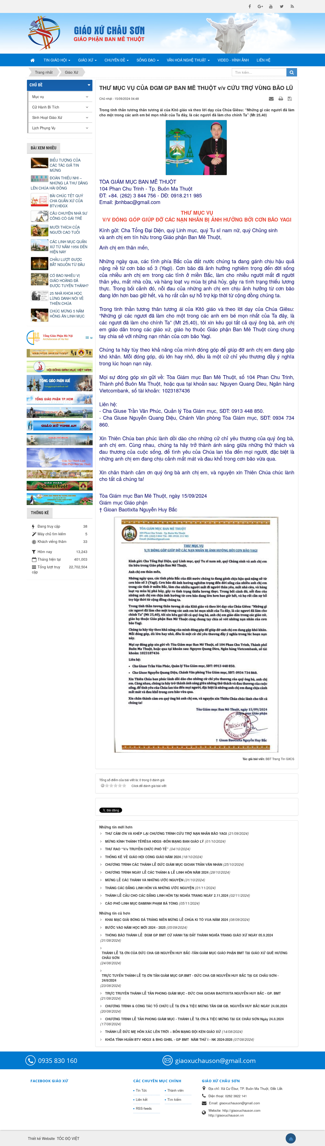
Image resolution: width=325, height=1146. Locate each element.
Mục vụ (38, 96)
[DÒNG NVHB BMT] (60, 498)
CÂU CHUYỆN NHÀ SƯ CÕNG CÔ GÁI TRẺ (68, 216)
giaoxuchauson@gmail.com (215, 1060)
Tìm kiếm (174, 1099)
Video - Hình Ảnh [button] (233, 59)
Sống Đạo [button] (146, 59)
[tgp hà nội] (60, 337)
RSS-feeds (144, 1108)
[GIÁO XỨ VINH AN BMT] (60, 425)
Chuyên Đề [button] (115, 59)
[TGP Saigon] (60, 398)
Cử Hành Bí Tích (45, 106)
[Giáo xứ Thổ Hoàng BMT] (60, 438)
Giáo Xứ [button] (86, 59)
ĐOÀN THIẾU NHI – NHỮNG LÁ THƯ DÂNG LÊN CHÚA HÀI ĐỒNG (59, 183)
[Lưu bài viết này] (290, 98)
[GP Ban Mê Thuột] (60, 352)
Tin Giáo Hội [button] (56, 59)
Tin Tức (141, 1090)
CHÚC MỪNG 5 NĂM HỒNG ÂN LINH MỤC (67, 313)
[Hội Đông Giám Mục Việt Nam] (60, 365)
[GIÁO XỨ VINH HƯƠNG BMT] (60, 411)
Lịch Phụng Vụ (43, 127)
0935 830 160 (57, 1060)
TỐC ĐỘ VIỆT (68, 1138)
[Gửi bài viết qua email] (272, 98)
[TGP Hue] (60, 382)
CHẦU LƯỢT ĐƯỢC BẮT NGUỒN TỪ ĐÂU (67, 262)
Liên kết (142, 1099)
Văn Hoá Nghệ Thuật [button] (187, 59)
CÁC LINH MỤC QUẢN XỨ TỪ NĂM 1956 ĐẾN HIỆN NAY (68, 246)
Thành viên (175, 1090)
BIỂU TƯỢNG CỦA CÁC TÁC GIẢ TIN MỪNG (65, 165)
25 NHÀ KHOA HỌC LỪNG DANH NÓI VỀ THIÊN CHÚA (67, 298)
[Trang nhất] (33, 60)
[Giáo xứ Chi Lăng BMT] (60, 473)
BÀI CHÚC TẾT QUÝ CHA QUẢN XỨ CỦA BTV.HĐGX (66, 200)
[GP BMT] (60, 485)
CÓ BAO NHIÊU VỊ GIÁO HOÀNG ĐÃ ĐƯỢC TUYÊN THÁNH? (69, 280)
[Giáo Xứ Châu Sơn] (48, 33)
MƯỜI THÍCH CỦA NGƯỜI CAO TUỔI (65, 230)
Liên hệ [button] (263, 59)
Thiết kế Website (41, 1138)
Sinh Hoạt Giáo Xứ (47, 117)
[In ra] (281, 98)
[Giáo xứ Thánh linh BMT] (60, 457)
